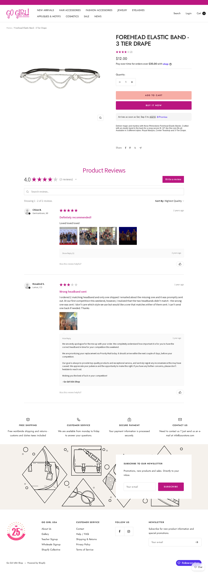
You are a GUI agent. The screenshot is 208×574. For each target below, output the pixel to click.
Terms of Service (84, 549)
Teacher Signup (50, 539)
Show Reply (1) (68, 253)
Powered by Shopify (36, 562)
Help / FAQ (82, 534)
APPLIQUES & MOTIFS (49, 16)
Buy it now (154, 105)
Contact (80, 529)
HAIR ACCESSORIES (70, 10)
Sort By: (159, 201)
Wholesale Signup (51, 544)
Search (177, 13)
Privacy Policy (83, 544)
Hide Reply (66, 338)
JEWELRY (122, 10)
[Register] (196, 542)
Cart (201, 13)
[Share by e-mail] (140, 148)
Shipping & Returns (86, 539)
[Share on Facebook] (125, 148)
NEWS (97, 16)
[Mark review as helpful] (180, 264)
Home (9, 27)
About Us (46, 529)
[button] (76, 179)
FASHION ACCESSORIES (99, 10)
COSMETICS (72, 16)
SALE (86, 16)
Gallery (45, 534)
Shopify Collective (51, 549)
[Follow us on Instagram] (128, 531)
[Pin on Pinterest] (130, 148)
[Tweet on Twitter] (135, 148)
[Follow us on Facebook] (119, 531)
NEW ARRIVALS (45, 10)
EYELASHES (138, 10)
